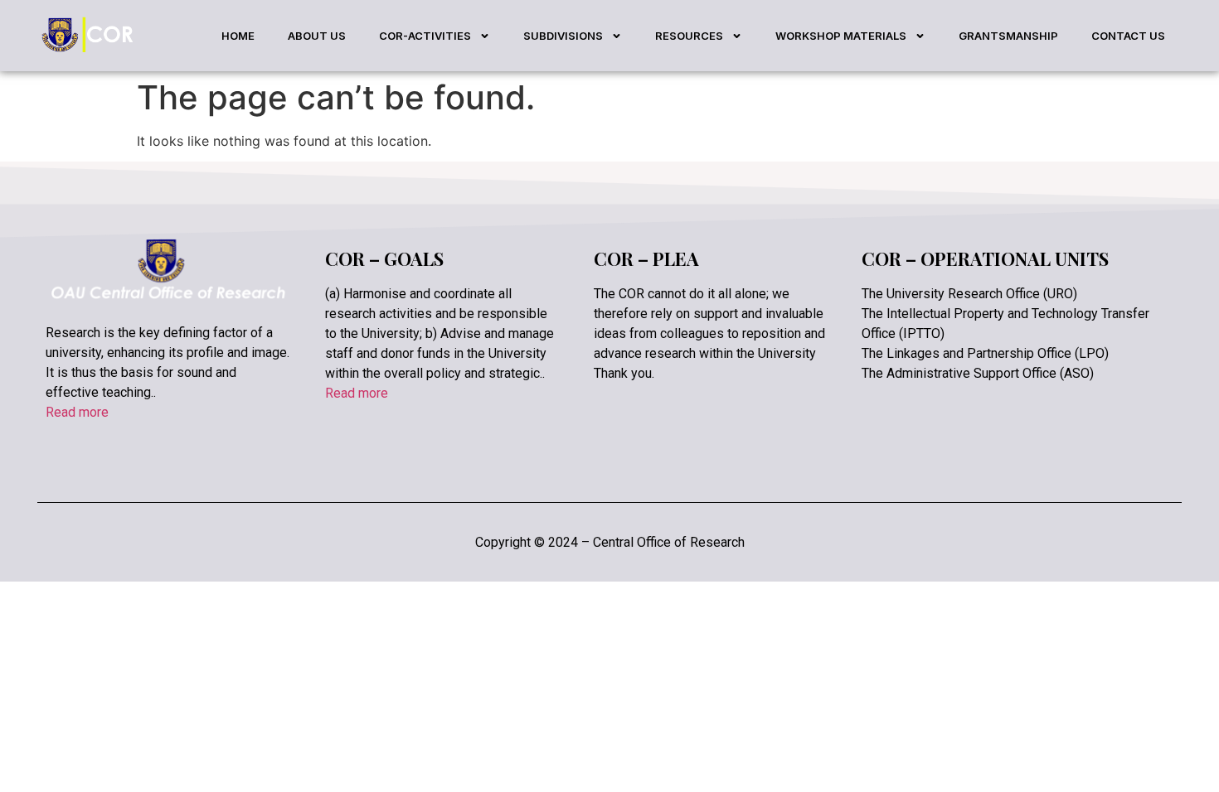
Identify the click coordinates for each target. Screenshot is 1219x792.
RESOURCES (689, 35)
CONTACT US (1128, 35)
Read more (77, 412)
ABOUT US (317, 35)
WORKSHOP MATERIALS (840, 35)
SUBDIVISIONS (563, 35)
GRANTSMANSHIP (1008, 35)
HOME (238, 35)
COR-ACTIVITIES (425, 35)
